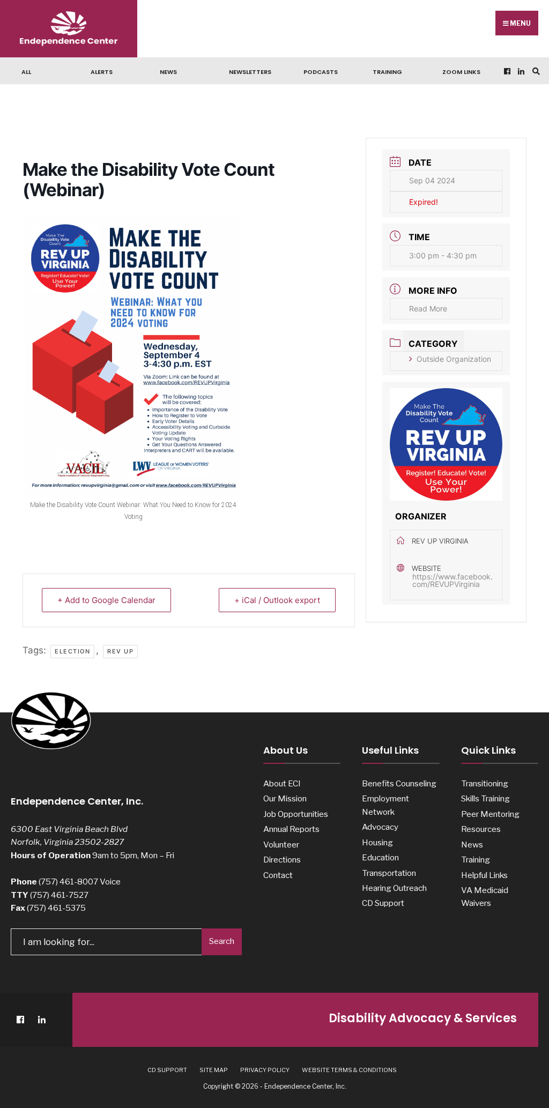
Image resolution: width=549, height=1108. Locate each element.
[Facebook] (506, 71)
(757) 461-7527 (59, 895)
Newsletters (250, 72)
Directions (282, 859)
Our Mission (285, 798)
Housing (377, 842)
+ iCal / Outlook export (277, 600)
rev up (120, 651)
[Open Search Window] (534, 71)
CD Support (383, 903)
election (72, 651)
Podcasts (320, 72)
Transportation (389, 873)
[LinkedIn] (520, 71)
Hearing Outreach (394, 888)
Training (387, 72)
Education (380, 857)
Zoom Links (461, 72)
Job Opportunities (295, 814)
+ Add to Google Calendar (106, 600)
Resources (481, 829)
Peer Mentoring (490, 814)
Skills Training (485, 798)
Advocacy (380, 827)
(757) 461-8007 (68, 881)
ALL (26, 72)
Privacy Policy (265, 1070)
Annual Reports (291, 829)
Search (221, 941)
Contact (278, 875)
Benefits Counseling (399, 783)
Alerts (102, 72)
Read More (428, 308)
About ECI (282, 783)
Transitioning (484, 783)
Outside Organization (454, 358)
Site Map (213, 1070)
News (168, 72)
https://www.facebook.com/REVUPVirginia (452, 580)
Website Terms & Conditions (349, 1070)
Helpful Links (484, 875)
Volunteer (281, 844)
